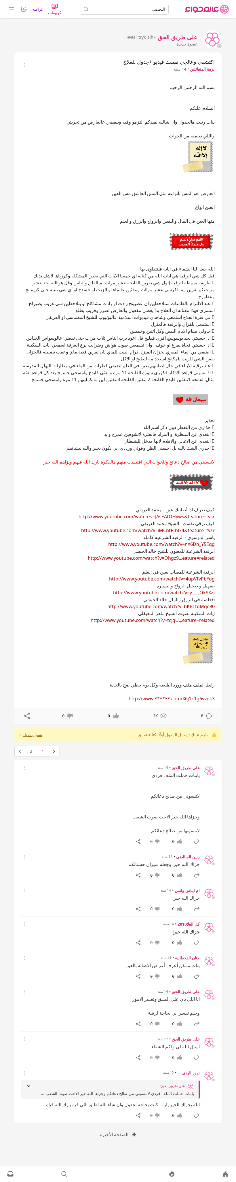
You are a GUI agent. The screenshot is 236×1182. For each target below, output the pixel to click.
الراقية (37, 9)
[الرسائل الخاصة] (10, 1173)
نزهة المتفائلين (202, 69)
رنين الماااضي (188, 856)
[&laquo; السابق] (54, 751)
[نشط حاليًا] (171, 1173)
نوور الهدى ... (189, 1072)
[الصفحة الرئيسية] (207, 9)
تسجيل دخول (32, 735)
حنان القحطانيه (187, 957)
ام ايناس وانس (187, 890)
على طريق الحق (186, 767)
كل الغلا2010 (189, 924)
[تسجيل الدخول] (118, 1173)
